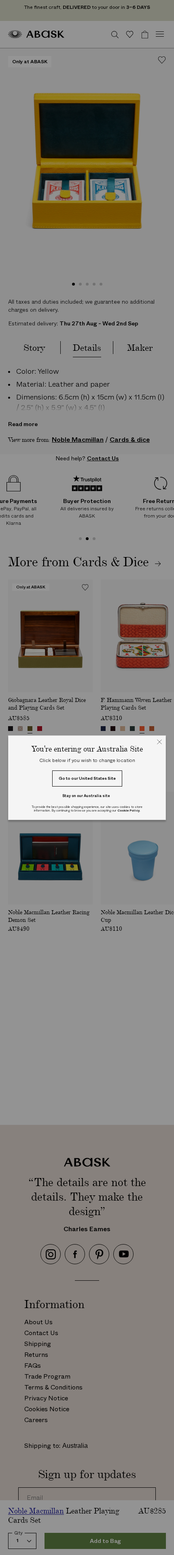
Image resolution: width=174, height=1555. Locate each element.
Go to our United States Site (87, 778)
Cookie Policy (128, 810)
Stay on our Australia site (86, 795)
